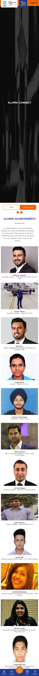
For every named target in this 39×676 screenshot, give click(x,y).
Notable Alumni (28, 207)
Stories (11, 207)
